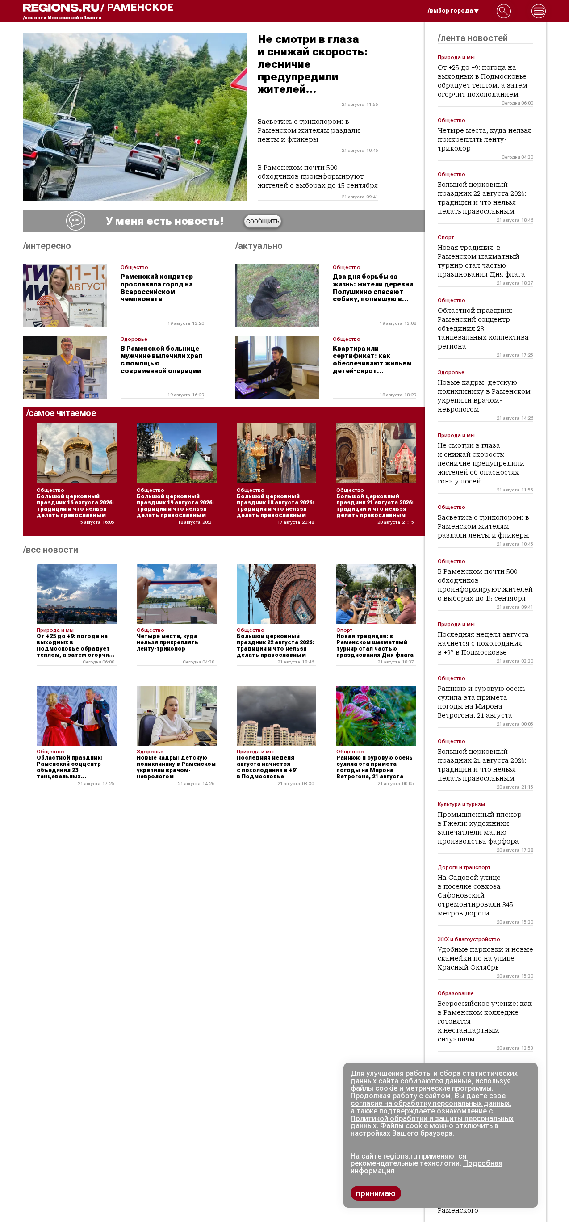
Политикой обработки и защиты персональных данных (432, 1122)
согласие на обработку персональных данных (430, 1103)
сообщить (263, 221)
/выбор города (450, 11)
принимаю (376, 1193)
